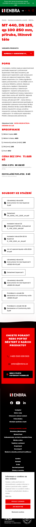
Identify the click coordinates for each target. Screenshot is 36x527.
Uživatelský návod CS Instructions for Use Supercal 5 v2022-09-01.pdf (19, 262)
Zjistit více (8, 496)
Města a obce (18, 440)
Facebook (11, 402)
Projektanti (18, 446)
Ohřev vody (18, 413)
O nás (18, 464)
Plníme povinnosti (27, 519)
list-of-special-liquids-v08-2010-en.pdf (19, 250)
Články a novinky (18, 470)
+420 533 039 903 (19, 356)
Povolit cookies (18, 501)
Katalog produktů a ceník (17, 20)
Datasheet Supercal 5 (15, 272)
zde (15, 5)
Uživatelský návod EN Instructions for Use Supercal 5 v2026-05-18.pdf (19, 282)
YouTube (18, 402)
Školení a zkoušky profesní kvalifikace (18, 452)
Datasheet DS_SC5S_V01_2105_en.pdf (18, 214)
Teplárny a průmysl (18, 443)
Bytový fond (18, 434)
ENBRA (18, 395)
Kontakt (18, 461)
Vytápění (18, 410)
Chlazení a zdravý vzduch (18, 416)
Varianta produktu (10, 48)
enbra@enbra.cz (19, 363)
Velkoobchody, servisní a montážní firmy (18, 437)
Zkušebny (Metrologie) (18, 431)
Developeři (18, 449)
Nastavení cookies (18, 512)
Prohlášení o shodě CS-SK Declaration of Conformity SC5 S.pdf (19, 308)
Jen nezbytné (18, 506)
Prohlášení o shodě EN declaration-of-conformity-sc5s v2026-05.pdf (19, 295)
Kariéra (18, 458)
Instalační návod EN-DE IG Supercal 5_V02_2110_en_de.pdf (17, 238)
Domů (4, 20)
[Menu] (33, 10)
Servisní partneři (18, 467)
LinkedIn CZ (24, 402)
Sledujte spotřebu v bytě (18, 422)
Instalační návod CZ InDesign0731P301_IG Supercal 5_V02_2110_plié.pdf (19, 226)
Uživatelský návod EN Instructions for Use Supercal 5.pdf (18, 203)
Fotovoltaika (18, 419)
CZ (23, 11)
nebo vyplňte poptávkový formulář (19, 374)
